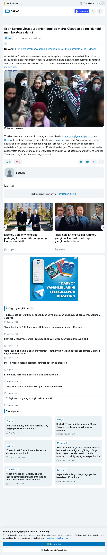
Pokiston (59, 140)
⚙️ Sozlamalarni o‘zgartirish (54, 550)
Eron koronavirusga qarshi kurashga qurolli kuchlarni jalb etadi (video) (55, 48)
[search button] (93, 11)
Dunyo (8, 38)
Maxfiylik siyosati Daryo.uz (56, 538)
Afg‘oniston (87, 136)
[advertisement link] (82, 11)
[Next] (103, 227)
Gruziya (8, 140)
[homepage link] (12, 11)
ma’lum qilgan (72, 136)
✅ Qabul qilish (54, 544)
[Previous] (4, 227)
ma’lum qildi (10, 67)
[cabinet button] (100, 11)
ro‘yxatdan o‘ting (67, 193)
